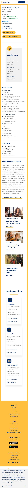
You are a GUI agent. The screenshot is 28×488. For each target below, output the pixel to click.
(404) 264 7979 (11, 352)
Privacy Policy (10, 482)
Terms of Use (13, 479)
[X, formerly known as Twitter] (16, 462)
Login (21, 2)
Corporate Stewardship (14, 414)
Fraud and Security (14, 430)
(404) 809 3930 (12, 321)
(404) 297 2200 (9, 28)
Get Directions (13, 318)
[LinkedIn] (13, 462)
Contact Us (14, 457)
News (14, 409)
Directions (6, 26)
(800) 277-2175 (14, 455)
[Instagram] (11, 462)
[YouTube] (18, 462)
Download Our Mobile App (14, 440)
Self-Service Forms (14, 428)
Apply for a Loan (8, 32)
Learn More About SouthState (12, 197)
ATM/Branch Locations (14, 459)
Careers (14, 407)
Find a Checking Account (11, 36)
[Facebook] (8, 462)
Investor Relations (14, 411)
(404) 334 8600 (11, 382)
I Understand (6, 485)
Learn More (9, 226)
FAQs (14, 426)
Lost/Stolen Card (14, 423)
